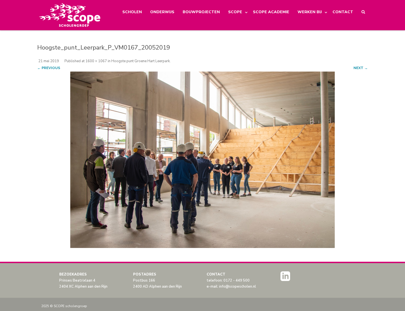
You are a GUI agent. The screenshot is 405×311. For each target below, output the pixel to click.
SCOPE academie (271, 12)
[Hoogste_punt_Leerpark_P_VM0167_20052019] (202, 160)
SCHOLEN (132, 12)
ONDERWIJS (162, 12)
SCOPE (235, 12)
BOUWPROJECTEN (201, 12)
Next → (360, 68)
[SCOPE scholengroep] (70, 15)
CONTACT (343, 12)
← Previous (48, 68)
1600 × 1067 (96, 61)
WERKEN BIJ (310, 12)
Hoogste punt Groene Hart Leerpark (140, 61)
